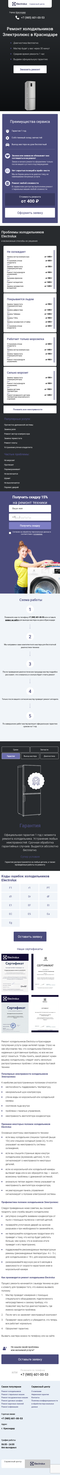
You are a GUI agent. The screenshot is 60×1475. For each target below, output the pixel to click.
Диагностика (49, 756)
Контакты (35, 1397)
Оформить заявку (30, 213)
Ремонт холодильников (11, 1391)
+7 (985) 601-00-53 (33, 17)
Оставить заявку (30, 937)
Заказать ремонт (30, 69)
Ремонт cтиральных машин (12, 1394)
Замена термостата (13, 438)
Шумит (7, 478)
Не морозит (9, 460)
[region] (30, 269)
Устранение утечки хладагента (18, 447)
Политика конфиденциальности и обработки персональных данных (44, 1403)
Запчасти (44, 749)
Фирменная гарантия (40, 1394)
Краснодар (21, 12)
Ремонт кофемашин (9, 1406)
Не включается (11, 473)
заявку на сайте (12, 620)
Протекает (9, 464)
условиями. (38, 534)
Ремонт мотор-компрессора (17, 433)
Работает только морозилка (25, 339)
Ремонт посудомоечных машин (14, 1397)
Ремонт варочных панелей (12, 1403)
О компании (36, 1391)
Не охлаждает (16, 251)
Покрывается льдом (20, 299)
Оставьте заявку (30, 1359)
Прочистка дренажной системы (18, 424)
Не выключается (12, 482)
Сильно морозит (17, 372)
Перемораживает (12, 469)
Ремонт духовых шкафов (11, 1400)
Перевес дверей (11, 487)
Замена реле (10, 429)
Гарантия (11, 756)
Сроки (15, 749)
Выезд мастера (30, 756)
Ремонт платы (10, 442)
